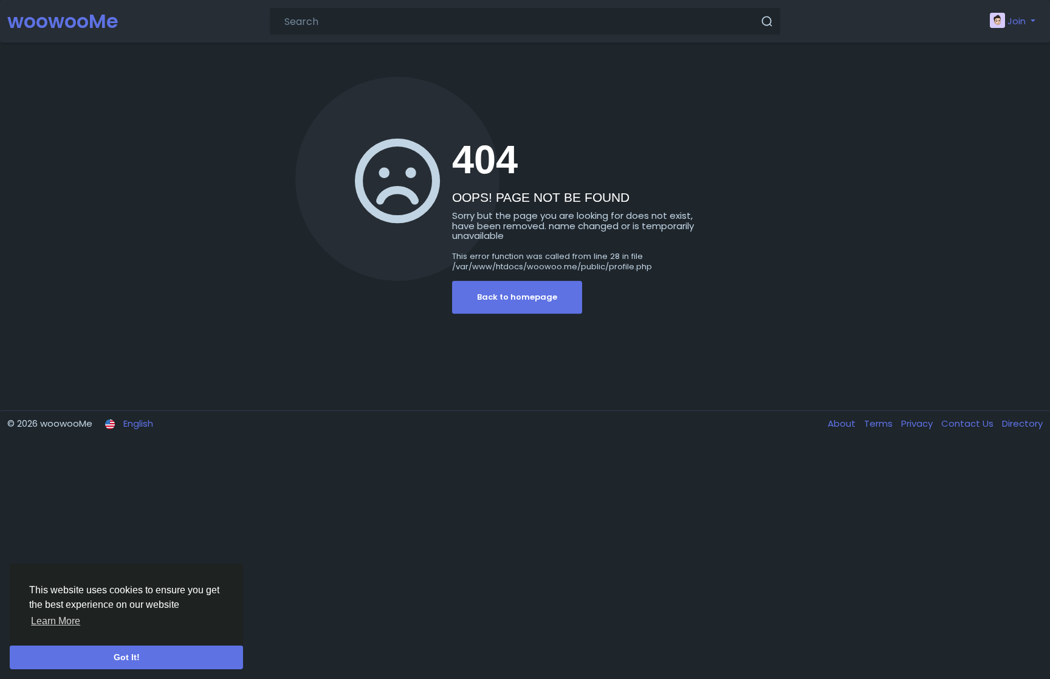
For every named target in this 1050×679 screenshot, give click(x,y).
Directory (1022, 423)
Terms (879, 423)
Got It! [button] (127, 657)
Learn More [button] (55, 621)
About (843, 423)
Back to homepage (517, 297)
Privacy (918, 423)
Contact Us (968, 423)
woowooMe (62, 21)
